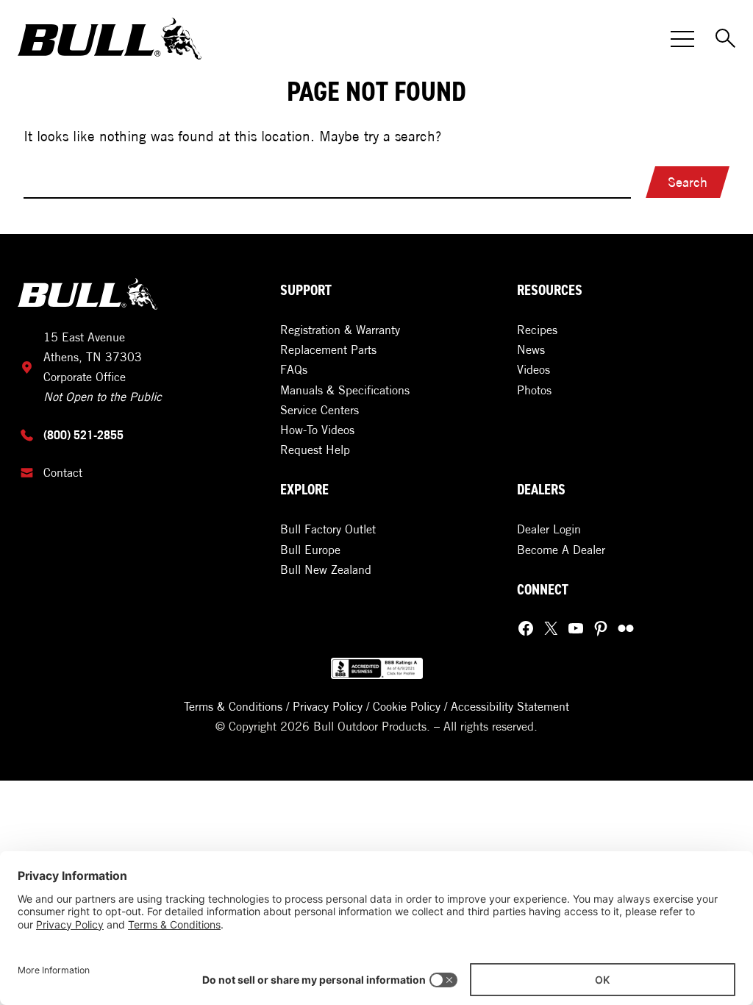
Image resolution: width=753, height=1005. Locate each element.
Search (687, 182)
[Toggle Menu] (682, 39)
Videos (533, 369)
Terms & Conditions (233, 706)
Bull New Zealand (325, 569)
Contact (62, 472)
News (531, 349)
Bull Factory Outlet (328, 529)
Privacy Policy (328, 706)
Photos (534, 390)
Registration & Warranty (340, 329)
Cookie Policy (406, 706)
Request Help (315, 449)
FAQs (293, 369)
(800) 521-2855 (83, 434)
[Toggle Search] (726, 39)
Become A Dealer (561, 549)
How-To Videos (317, 429)
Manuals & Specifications (345, 390)
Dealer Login (549, 529)
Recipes (537, 329)
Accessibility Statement (510, 706)
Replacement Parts (328, 349)
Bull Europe (310, 549)
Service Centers (319, 409)
